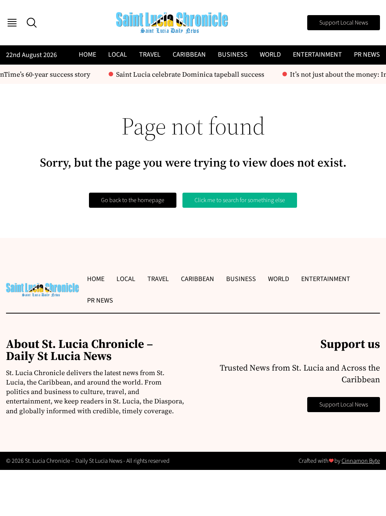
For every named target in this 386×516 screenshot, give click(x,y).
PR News (367, 54)
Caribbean (189, 54)
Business (233, 54)
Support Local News (343, 23)
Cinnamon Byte (361, 461)
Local (117, 54)
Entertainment (317, 54)
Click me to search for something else (240, 200)
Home (87, 54)
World (270, 54)
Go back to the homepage (132, 200)
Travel (150, 54)
